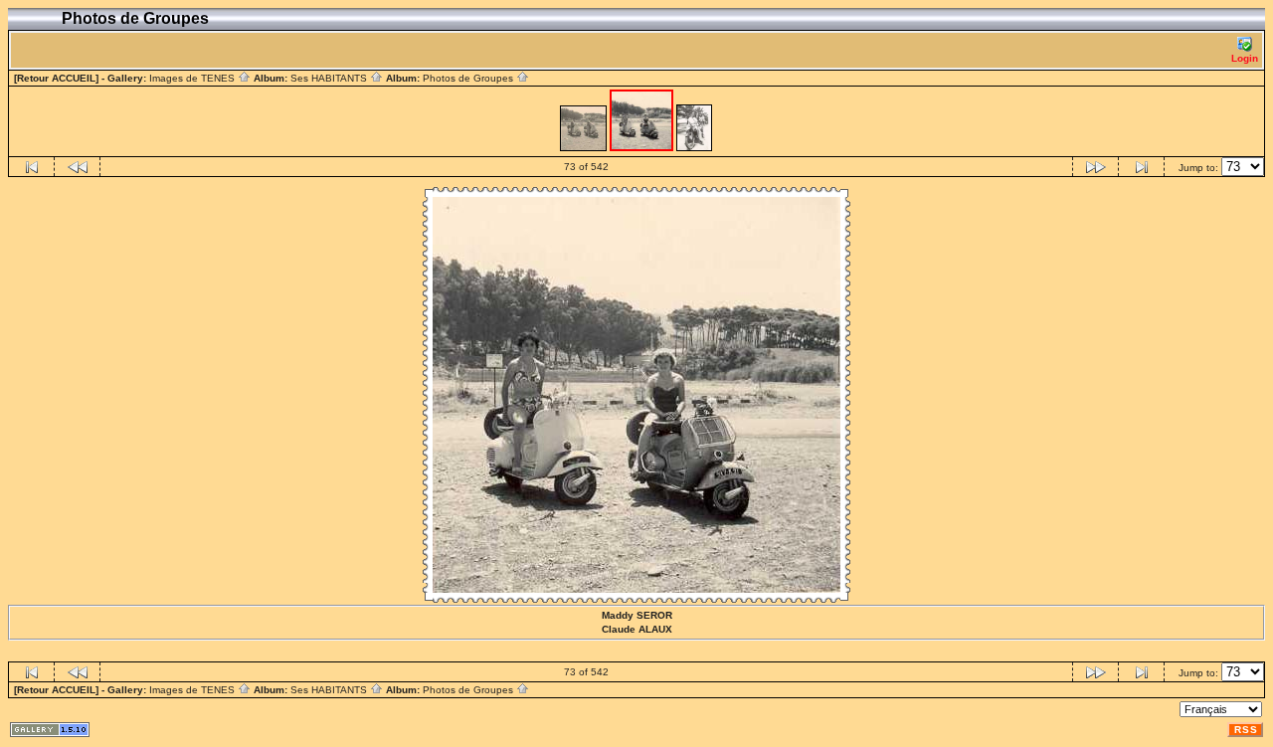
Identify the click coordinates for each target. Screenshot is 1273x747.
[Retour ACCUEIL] (56, 78)
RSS (1246, 729)
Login (1244, 58)
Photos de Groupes (469, 78)
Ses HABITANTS (330, 78)
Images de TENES (193, 78)
